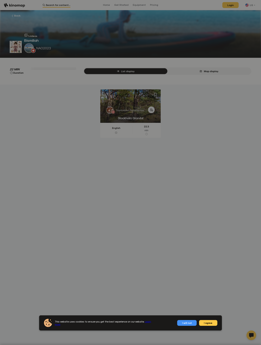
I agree (208, 322)
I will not (187, 322)
